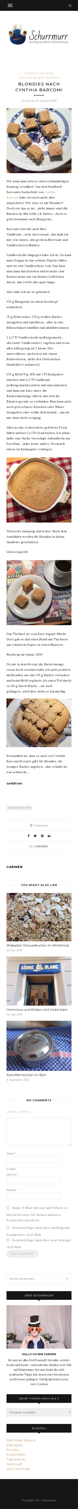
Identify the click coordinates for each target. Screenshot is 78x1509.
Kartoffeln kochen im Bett (26, 1075)
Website (11, 1190)
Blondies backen (19, 808)
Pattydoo (12, 1450)
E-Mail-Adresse (12, 1171)
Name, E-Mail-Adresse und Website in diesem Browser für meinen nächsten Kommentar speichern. (36, 1214)
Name (11, 1153)
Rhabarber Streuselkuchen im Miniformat (37, 945)
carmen (41, 846)
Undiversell (14, 1464)
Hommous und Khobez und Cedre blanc (37, 1010)
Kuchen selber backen (39, 77)
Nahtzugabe (14, 1445)
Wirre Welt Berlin (18, 1469)
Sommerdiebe (15, 1454)
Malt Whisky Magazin (21, 1440)
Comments (39, 825)
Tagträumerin (16, 1459)
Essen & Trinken (39, 73)
